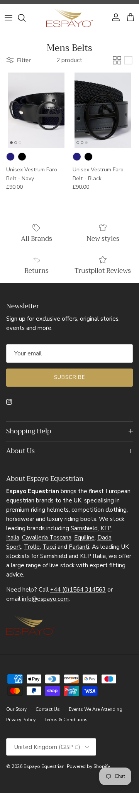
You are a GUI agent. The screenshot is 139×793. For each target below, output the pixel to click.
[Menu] (8, 17)
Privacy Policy (21, 720)
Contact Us (48, 709)
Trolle (32, 547)
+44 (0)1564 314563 (78, 589)
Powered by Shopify (88, 766)
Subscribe (69, 377)
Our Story (16, 709)
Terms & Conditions (66, 720)
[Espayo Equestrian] (69, 17)
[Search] (25, 17)
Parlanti (79, 547)
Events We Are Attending (95, 709)
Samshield (84, 528)
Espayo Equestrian (44, 766)
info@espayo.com (45, 599)
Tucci (49, 547)
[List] (128, 60)
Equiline (84, 537)
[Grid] (117, 60)
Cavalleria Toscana (46, 537)
